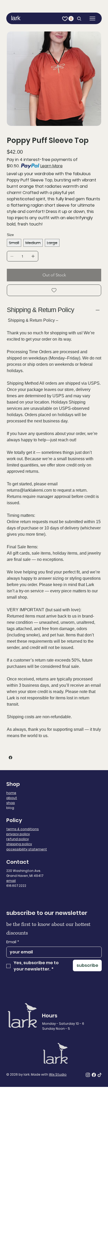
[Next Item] (94, 78)
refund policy (17, 839)
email (11, 880)
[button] (71, 18)
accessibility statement (26, 849)
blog (10, 808)
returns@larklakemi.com (29, 490)
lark (15, 18)
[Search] (78, 18)
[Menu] (92, 18)
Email (12, 942)
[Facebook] (10, 757)
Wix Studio (58, 1074)
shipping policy (19, 844)
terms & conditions (22, 829)
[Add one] (33, 256)
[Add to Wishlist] (54, 290)
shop (10, 803)
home (11, 793)
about (11, 798)
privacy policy (18, 834)
